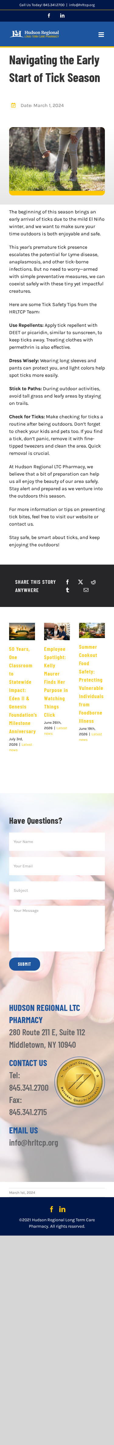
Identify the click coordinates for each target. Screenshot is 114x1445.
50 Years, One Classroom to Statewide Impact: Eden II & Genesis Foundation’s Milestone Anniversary (23, 689)
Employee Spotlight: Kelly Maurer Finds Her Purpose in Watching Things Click (56, 681)
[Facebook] (67, 582)
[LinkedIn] (62, 1209)
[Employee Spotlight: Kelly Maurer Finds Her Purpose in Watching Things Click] (57, 631)
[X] (80, 582)
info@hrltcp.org (82, 5)
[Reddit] (93, 582)
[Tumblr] (67, 590)
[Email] (86, 590)
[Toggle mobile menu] (101, 34)
